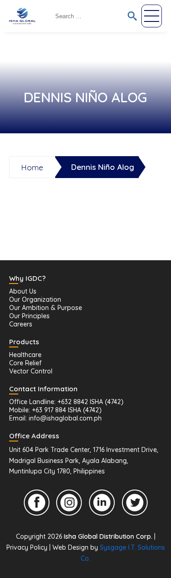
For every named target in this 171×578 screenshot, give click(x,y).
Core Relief (25, 363)
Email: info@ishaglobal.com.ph (55, 418)
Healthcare (25, 355)
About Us (22, 291)
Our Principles (29, 316)
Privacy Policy (26, 547)
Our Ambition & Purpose (45, 308)
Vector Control (30, 371)
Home (32, 167)
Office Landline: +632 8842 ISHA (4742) (66, 402)
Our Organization (35, 299)
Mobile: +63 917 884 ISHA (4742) (55, 410)
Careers (20, 324)
